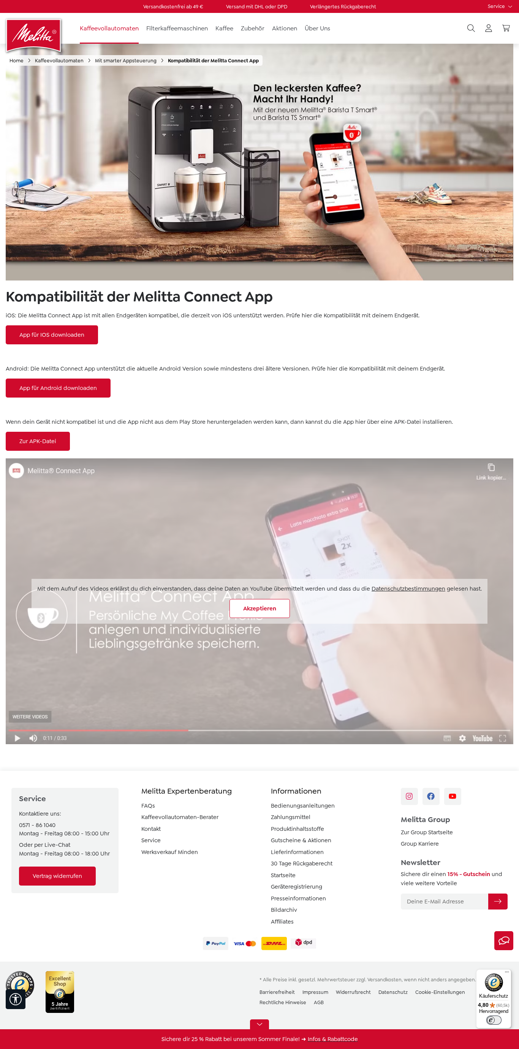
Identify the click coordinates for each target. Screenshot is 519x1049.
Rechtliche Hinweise (283, 1002)
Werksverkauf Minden (169, 852)
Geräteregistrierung (296, 887)
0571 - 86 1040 (37, 825)
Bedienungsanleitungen (303, 806)
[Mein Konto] (488, 28)
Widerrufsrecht (353, 992)
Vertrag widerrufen (57, 876)
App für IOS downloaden (51, 335)
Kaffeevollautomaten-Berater (179, 817)
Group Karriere (420, 844)
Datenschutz (393, 992)
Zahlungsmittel (290, 817)
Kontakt (151, 829)
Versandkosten (384, 979)
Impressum (315, 992)
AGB (319, 1002)
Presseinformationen (298, 898)
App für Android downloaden (58, 388)
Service (497, 6)
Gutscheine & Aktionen (301, 840)
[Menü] (506, 973)
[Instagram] (409, 796)
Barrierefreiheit (277, 992)
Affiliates (282, 921)
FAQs (148, 806)
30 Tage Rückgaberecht (301, 863)
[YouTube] (452, 796)
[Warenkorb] (506, 28)
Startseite (283, 875)
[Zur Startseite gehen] (34, 35)
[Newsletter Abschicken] (498, 902)
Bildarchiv (284, 910)
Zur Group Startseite (427, 832)
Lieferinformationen (297, 852)
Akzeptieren (259, 608)
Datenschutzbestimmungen (408, 589)
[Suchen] (471, 28)
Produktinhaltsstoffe (297, 829)
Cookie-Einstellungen (440, 992)
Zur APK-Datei (37, 441)
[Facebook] (431, 796)
